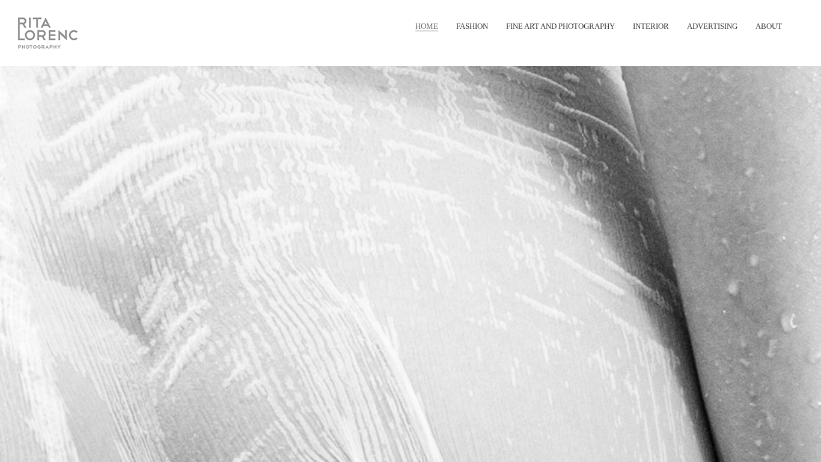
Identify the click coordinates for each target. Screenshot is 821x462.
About (768, 26)
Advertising (712, 26)
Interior (651, 26)
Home (426, 26)
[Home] (47, 33)
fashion (472, 26)
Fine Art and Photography (560, 26)
